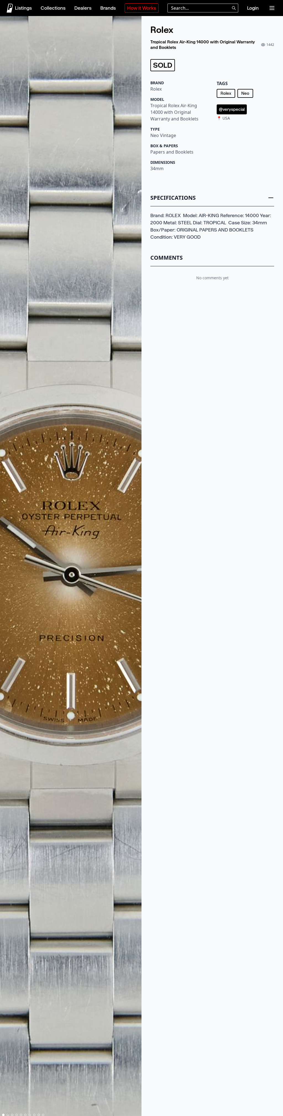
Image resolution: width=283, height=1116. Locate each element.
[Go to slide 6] (25, 1115)
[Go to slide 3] (12, 1115)
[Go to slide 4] (16, 1115)
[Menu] (272, 8)
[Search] (234, 8)
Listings (23, 8)
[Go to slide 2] (8, 1115)
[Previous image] (6, 567)
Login (253, 8)
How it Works (141, 8)
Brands (108, 8)
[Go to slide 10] (43, 1115)
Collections (53, 8)
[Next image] (134, 567)
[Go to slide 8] (34, 1115)
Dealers (82, 8)
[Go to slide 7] (30, 1115)
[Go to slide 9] (39, 1115)
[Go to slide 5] (21, 1115)
